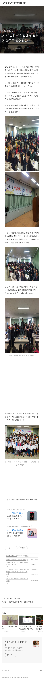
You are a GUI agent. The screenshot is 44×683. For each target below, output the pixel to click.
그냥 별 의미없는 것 (11, 556)
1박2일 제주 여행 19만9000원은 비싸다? (17, 580)
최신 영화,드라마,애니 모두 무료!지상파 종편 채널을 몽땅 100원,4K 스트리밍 (14, 517)
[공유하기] (11, 548)
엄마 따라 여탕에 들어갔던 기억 (16, 560)
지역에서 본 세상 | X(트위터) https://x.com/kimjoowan (14, 649)
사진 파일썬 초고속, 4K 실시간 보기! (14, 512)
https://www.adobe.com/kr (17, 526)
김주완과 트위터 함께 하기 (10, 674)
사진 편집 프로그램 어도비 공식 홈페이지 (14, 530)
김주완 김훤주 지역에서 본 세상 (14, 3)
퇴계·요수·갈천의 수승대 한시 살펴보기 (16, 573)
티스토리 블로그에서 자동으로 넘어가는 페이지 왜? (17, 563)
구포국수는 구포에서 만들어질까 (16, 569)
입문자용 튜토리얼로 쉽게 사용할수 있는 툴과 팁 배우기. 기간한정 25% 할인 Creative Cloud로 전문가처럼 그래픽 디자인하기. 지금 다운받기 (15, 534)
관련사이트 (5, 670)
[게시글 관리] (14, 548)
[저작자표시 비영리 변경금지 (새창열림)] (31, 548)
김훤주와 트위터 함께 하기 (10, 678)
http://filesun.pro (13, 509)
